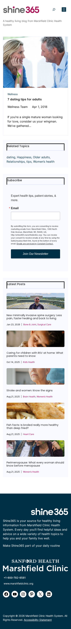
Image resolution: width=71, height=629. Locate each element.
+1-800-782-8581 (15, 577)
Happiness (24, 157)
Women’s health (43, 161)
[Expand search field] (54, 9)
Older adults (41, 157)
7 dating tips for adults (24, 99)
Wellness (12, 94)
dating (11, 157)
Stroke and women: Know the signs (30, 390)
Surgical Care (44, 324)
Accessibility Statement (38, 619)
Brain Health (29, 396)
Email (15, 208)
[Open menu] (64, 9)
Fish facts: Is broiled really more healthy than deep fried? (32, 426)
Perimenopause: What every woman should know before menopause (35, 464)
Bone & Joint (29, 324)
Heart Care (28, 434)
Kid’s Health (29, 362)
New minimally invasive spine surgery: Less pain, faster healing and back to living (34, 317)
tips (28, 161)
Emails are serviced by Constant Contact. (35, 243)
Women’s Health (45, 396)
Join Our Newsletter (35, 253)
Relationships (16, 161)
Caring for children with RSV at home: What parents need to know (35, 354)
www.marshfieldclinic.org (18, 583)
